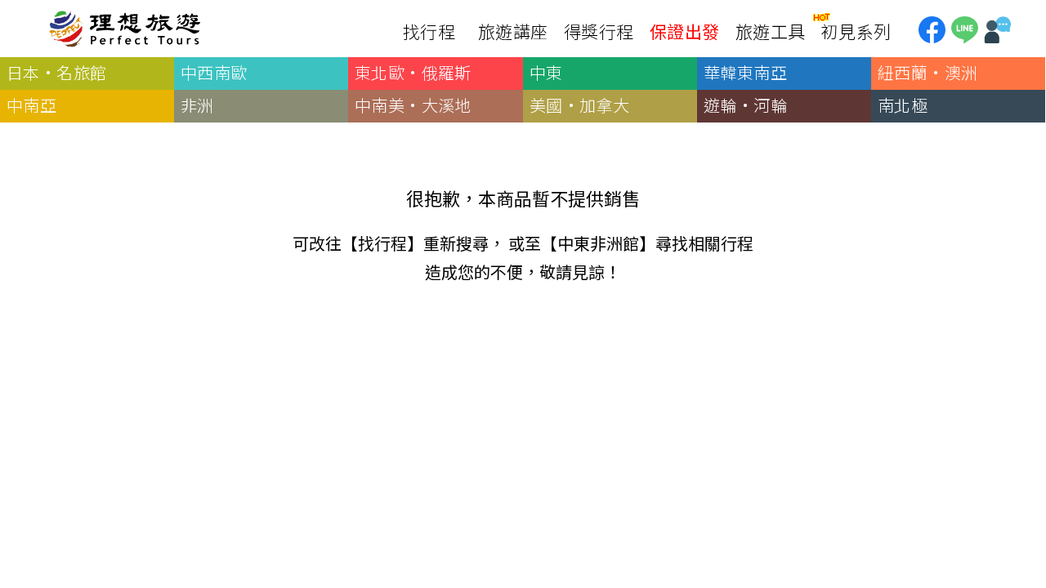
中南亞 (31, 105)
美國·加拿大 (579, 105)
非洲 (197, 105)
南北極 (903, 105)
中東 (546, 72)
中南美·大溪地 (413, 105)
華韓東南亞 (745, 72)
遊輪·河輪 (745, 105)
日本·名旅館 (56, 72)
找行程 (382, 243)
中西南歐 (214, 72)
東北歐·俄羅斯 (413, 72)
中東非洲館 (598, 243)
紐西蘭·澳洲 (927, 72)
